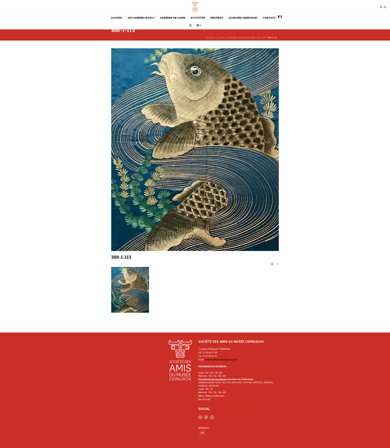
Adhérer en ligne (172, 17)
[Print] (272, 263)
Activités (198, 17)
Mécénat (216, 17)
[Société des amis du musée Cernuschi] (195, 7)
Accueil (116, 17)
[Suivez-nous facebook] (200, 417)
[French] (280, 17)
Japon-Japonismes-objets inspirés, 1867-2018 (241, 38)
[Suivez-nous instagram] (206, 417)
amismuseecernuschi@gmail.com (221, 359)
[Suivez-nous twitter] (212, 417)
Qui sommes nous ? (141, 17)
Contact (269, 17)
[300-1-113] (195, 149)
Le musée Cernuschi (243, 17)
